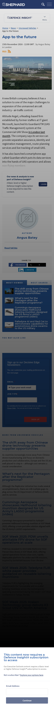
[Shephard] (13, 4)
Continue (27, 700)
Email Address (12, 686)
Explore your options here (31, 675)
